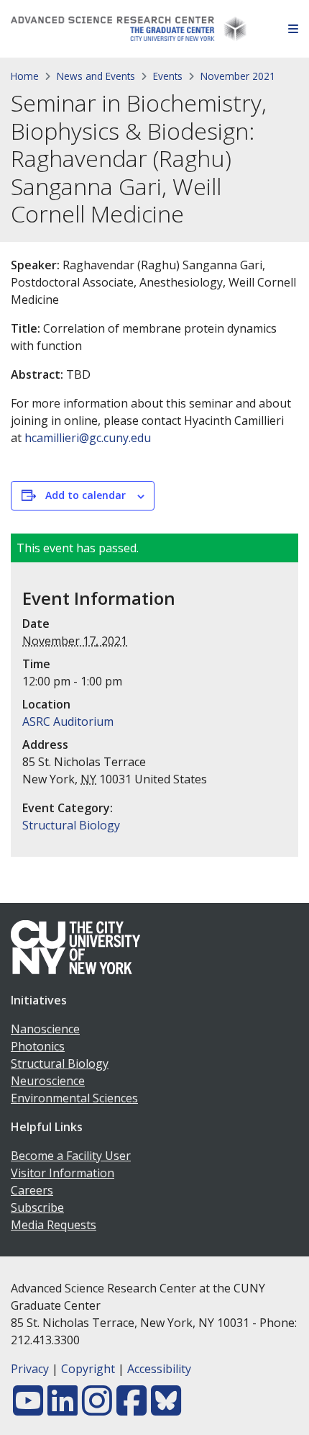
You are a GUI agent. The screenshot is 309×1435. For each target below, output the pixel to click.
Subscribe (37, 1207)
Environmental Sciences (74, 1098)
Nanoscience (45, 1029)
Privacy (30, 1369)
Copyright (88, 1369)
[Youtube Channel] (28, 1409)
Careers (32, 1190)
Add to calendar (85, 495)
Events (168, 76)
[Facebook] (131, 1409)
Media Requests (53, 1225)
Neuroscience (48, 1081)
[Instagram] (97, 1409)
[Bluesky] (166, 1409)
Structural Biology (71, 825)
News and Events (96, 76)
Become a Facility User (71, 1156)
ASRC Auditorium (68, 721)
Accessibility (159, 1369)
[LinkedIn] (62, 1409)
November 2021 (237, 76)
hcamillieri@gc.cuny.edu (87, 438)
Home (25, 76)
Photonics (38, 1046)
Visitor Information (62, 1173)
